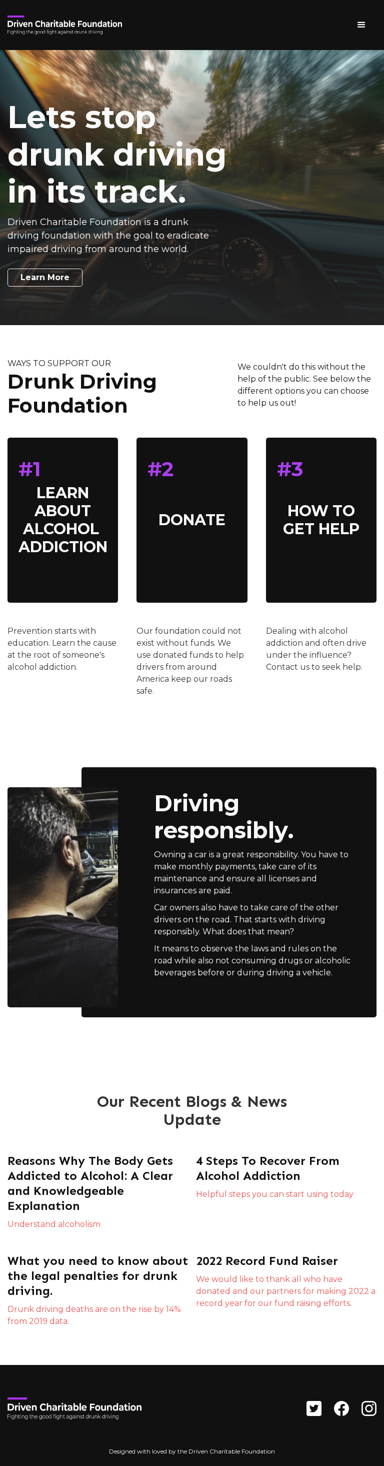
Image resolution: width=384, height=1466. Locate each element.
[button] (361, 25)
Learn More (45, 277)
